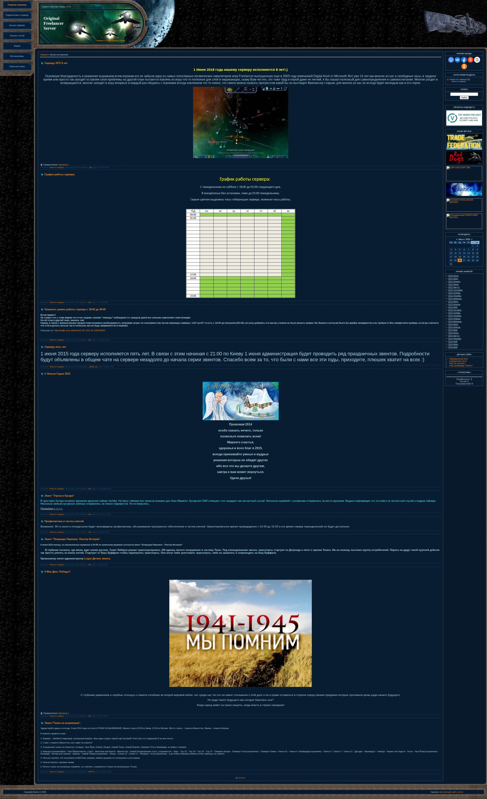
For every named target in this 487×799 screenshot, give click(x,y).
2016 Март (453, 344)
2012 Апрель (454, 281)
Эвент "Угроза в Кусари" (59, 495)
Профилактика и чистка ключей (64, 521)
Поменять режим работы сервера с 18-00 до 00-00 (75, 309)
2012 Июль (453, 284)
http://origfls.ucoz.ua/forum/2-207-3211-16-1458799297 (80, 330)
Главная (99, 40)
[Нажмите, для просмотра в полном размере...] (241, 419)
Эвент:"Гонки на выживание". (63, 723)
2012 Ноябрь (454, 293)
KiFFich (91, 772)
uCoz (460, 792)
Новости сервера (57, 167)
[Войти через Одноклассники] (464, 66)
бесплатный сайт (447, 792)
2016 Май (452, 347)
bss (90, 167)
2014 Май (452, 330)
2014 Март (453, 324)
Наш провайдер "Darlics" (461, 365)
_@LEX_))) (92, 367)
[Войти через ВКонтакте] (457, 60)
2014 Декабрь (454, 338)
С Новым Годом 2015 (57, 373)
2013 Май (452, 307)
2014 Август (454, 336)
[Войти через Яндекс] (470, 60)
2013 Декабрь (454, 316)
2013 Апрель (454, 304)
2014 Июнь (453, 333)
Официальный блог (458, 359)
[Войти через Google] (477, 60)
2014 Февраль (455, 321)
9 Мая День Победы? (57, 571)
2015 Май (452, 341)
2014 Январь (454, 318)
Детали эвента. (101, 558)
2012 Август (454, 287)
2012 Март (453, 278)
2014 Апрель (454, 327)
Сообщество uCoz (458, 361)
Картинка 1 (63, 164)
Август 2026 (464, 239)
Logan (88, 558)
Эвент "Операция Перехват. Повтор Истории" (72, 539)
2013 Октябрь (455, 310)
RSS (69, 7)
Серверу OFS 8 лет (56, 63)
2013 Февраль (455, 298)
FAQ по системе (457, 363)
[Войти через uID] (451, 60)
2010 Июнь (453, 276)
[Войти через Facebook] (464, 60)
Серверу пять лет (55, 346)
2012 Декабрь (454, 296)
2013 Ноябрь (454, 313)
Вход (122, 40)
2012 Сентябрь (455, 290)
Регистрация (112, 40)
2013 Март (453, 301)
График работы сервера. (60, 174)
